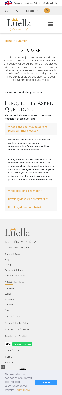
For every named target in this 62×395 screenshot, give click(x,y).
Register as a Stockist (16, 336)
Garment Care (12, 254)
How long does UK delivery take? (28, 199)
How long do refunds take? (24, 207)
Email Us (9, 362)
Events (8, 293)
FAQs (7, 259)
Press (7, 309)
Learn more (22, 390)
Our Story (9, 288)
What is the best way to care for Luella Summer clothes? (28, 129)
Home (8, 41)
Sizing (8, 264)
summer (21, 41)
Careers (9, 304)
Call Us (8, 357)
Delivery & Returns (14, 270)
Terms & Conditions (15, 275)
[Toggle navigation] (50, 24)
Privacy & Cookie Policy (17, 322)
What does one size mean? (25, 191)
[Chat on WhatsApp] (22, 344)
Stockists (9, 299)
